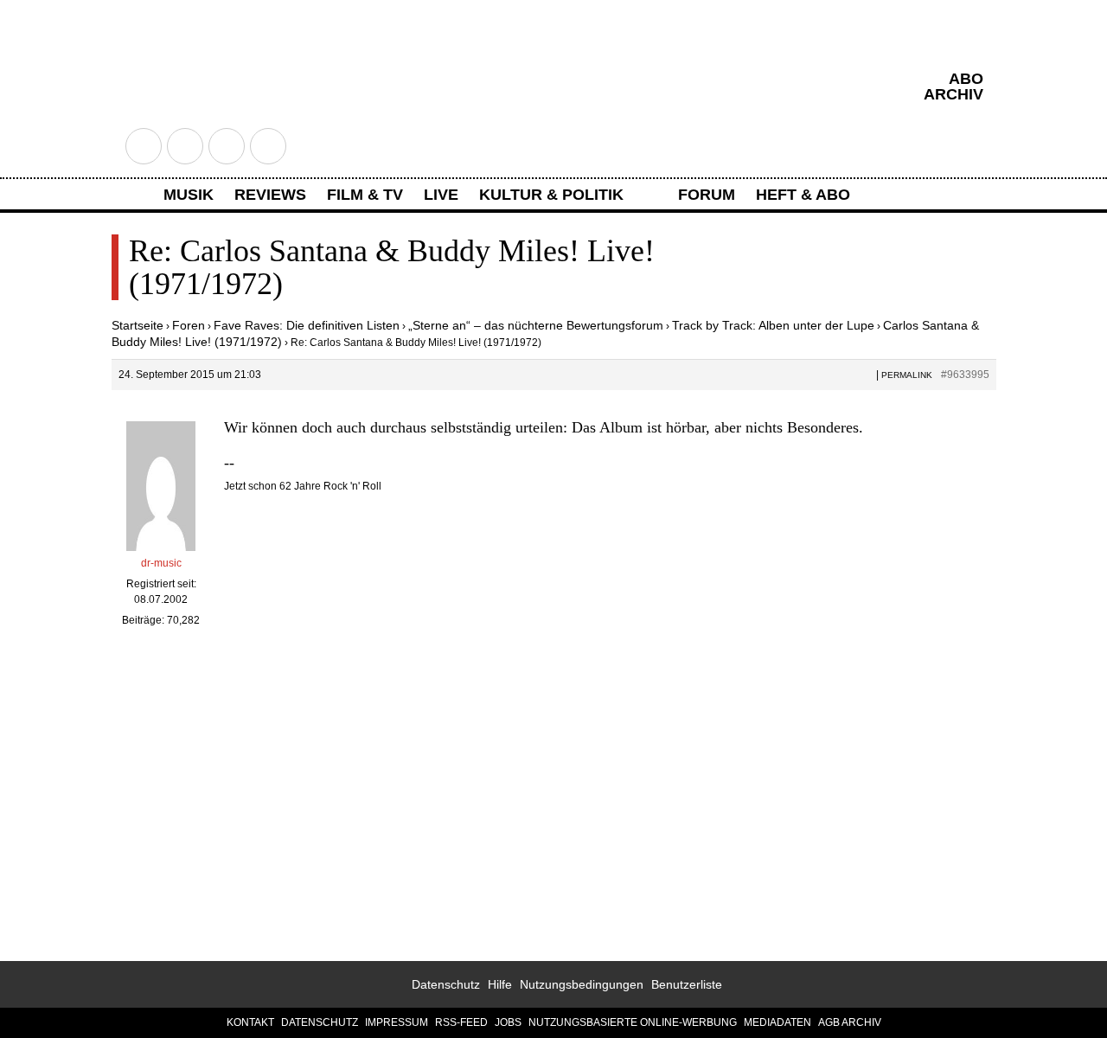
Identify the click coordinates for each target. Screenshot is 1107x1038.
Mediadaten (777, 1022)
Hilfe (500, 984)
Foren (188, 325)
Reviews (270, 194)
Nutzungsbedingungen (581, 984)
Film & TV (365, 194)
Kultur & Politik (551, 194)
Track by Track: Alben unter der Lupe (773, 325)
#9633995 (965, 374)
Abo (966, 78)
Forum (706, 194)
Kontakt (250, 1022)
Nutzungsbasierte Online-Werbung (632, 1022)
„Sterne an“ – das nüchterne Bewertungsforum (535, 325)
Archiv (953, 94)
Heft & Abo (803, 194)
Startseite (137, 325)
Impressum (396, 1022)
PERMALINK (906, 375)
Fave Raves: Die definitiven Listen (307, 325)
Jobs (508, 1022)
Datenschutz (446, 984)
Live (441, 194)
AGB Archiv (849, 1022)
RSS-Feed (461, 1022)
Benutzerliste (686, 984)
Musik (188, 194)
